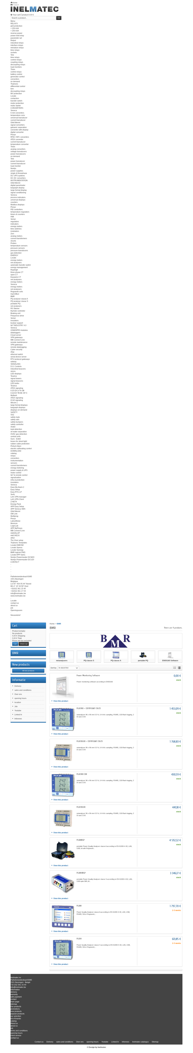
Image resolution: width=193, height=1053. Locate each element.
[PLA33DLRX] (63, 818)
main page (15, 1002)
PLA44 (79, 905)
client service (16, 1035)
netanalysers (61, 661)
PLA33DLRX (81, 807)
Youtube (17, 710)
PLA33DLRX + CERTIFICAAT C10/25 (90, 741)
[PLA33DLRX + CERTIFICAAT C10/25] (63, 752)
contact (13, 999)
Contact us (39, 1042)
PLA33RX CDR (82, 774)
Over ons (18, 694)
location (17, 702)
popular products (17, 1014)
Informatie (18, 680)
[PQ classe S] (89, 655)
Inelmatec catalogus (140, 1042)
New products (21, 664)
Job (15, 706)
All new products (28, 671)
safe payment (16, 997)
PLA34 (79, 938)
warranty (14, 994)
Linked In (18, 715)
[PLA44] (63, 917)
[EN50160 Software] (170, 655)
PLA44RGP (81, 840)
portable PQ (143, 661)
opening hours (20, 698)
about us (14, 1026)
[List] (179, 668)
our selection (16, 1016)
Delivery (17, 686)
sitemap (14, 1004)
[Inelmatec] (35, 9)
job (12, 1028)
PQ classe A (116, 661)
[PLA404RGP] (63, 884)
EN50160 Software (170, 661)
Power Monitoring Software (88, 675)
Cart (14, 626)
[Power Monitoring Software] (63, 686)
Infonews (18, 719)
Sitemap (155, 1042)
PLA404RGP (81, 873)
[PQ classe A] (116, 655)
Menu (13, 21)
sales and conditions (22, 690)
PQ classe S (89, 661)
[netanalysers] (62, 655)
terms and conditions (19, 1031)
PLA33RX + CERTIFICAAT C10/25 (89, 708)
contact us (15, 1038)
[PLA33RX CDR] (63, 785)
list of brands (16, 1019)
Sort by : (54, 668)
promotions (15, 1009)
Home (52, 624)
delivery (14, 992)
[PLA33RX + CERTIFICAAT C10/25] (63, 719)
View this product (60, 701)
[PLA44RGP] (63, 851)
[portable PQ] (143, 655)
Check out (23, 644)
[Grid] (174, 668)
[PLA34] (63, 950)
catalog (14, 1021)
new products (16, 1011)
